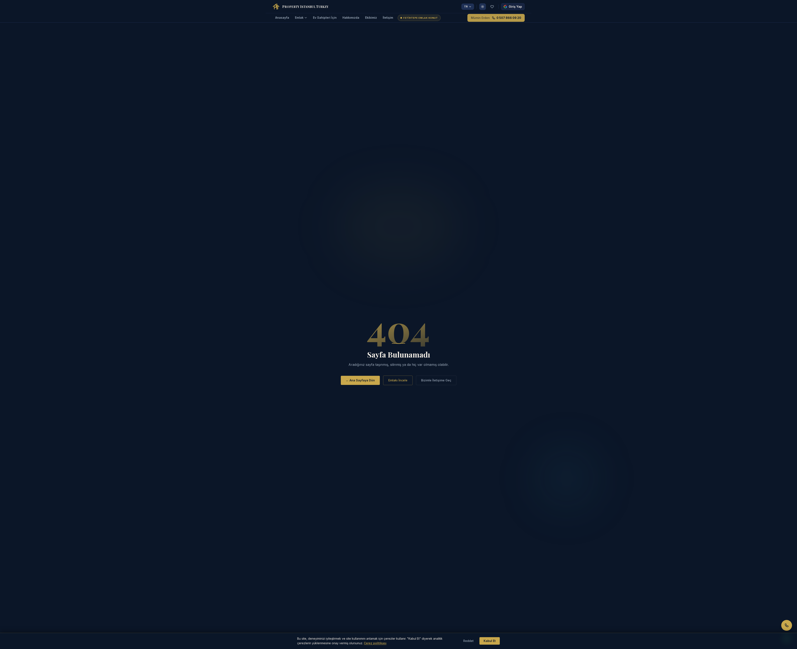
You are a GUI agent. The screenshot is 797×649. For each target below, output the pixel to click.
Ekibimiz (371, 17)
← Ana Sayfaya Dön (360, 380)
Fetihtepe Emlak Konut (420, 17)
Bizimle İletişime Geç (436, 380)
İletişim (388, 17)
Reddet (468, 641)
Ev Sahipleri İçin (325, 17)
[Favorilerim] (492, 6)
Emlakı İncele (397, 380)
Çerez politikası (375, 643)
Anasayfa (282, 17)
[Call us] (786, 625)
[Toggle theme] (482, 6)
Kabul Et (490, 641)
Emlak (299, 17)
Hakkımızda (350, 17)
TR (466, 6)
